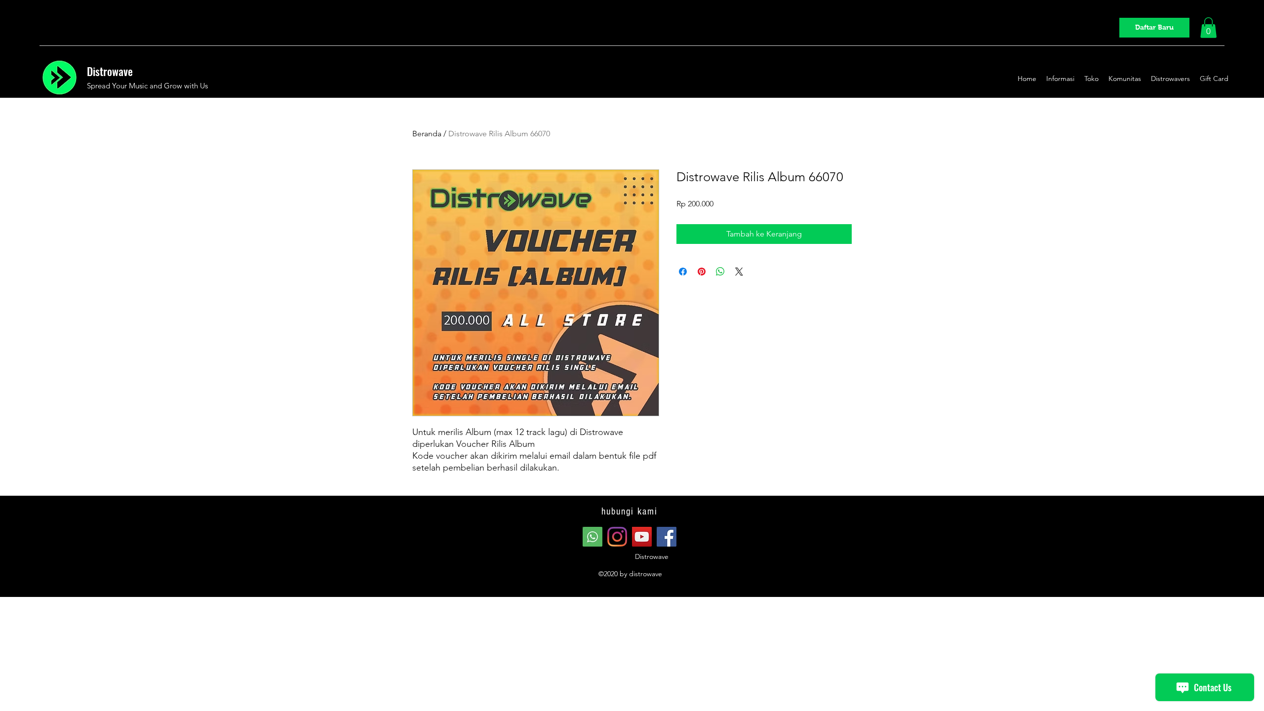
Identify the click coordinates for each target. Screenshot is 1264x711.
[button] (1208, 27)
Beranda (426, 133)
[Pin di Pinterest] (702, 271)
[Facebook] (666, 537)
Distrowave (110, 71)
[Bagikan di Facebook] (683, 271)
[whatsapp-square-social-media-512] (592, 537)
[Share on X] (739, 271)
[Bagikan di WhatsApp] (720, 271)
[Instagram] (617, 537)
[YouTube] (642, 537)
